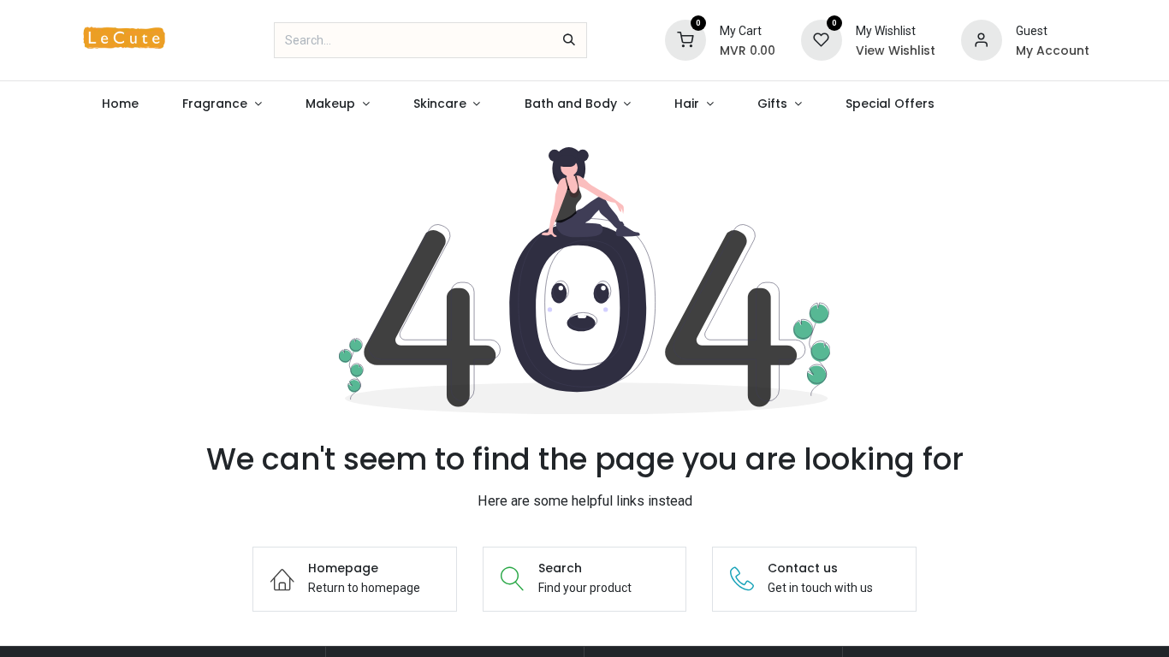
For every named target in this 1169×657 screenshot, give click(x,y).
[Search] (569, 40)
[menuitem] (120, 104)
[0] (685, 39)
